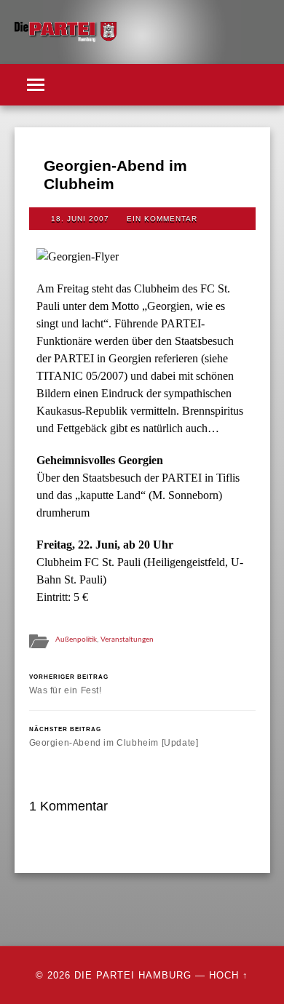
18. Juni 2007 (80, 219)
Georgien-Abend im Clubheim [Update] (114, 736)
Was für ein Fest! (69, 684)
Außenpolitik (76, 639)
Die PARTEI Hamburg (133, 975)
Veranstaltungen (127, 639)
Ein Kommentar (162, 219)
